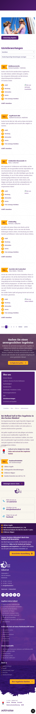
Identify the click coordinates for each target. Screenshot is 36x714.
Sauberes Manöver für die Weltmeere (14, 381)
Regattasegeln (6, 638)
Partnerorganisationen (9, 393)
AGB (22, 705)
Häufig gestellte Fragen (8, 670)
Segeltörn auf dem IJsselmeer (10, 609)
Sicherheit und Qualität (9, 401)
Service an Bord (6, 653)
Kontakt (4, 668)
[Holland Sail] (17, 564)
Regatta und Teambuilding (9, 617)
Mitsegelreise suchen (8, 630)
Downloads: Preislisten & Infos (12, 390)
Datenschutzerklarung (13, 705)
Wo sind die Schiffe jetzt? (9, 657)
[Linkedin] (10, 595)
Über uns (7, 374)
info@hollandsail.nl (8, 585)
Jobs (4, 396)
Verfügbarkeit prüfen (16, 363)
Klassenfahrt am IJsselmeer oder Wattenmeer (14, 619)
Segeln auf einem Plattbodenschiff (11, 604)
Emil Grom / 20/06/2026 (14, 223)
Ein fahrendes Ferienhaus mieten (11, 613)
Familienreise (6, 632)
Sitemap (13, 702)
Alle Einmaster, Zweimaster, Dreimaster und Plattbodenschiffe (18, 649)
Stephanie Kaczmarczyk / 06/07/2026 (18, 117)
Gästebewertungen (9, 398)
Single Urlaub (6, 636)
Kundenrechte (7, 387)
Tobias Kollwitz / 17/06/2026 (16, 271)
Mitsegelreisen (6, 621)
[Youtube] (18, 595)
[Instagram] (14, 595)
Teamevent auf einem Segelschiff (11, 615)
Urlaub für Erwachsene (8, 634)
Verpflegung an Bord (8, 655)
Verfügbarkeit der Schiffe (9, 651)
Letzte (26, 327)
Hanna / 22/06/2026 (13, 162)
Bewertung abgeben (9, 38)
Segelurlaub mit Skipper (8, 611)
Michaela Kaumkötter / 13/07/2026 (17, 68)
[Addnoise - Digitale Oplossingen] (7, 710)
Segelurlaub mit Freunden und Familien (12, 606)
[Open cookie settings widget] (33, 711)
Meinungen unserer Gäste (11, 484)
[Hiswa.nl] (4, 451)
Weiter (20, 327)
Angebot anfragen (7, 666)
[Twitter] (7, 595)
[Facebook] (3, 595)
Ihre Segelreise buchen (21, 681)
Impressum (4, 589)
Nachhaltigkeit (7, 384)
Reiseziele (5, 672)
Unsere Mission (7, 378)
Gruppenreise (6, 640)
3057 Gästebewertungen (15, 462)
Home (12, 408)
